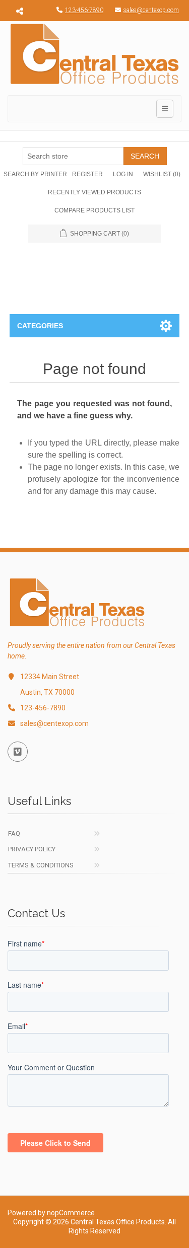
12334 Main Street (49, 677)
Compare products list (94, 210)
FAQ (14, 833)
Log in (123, 174)
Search (145, 156)
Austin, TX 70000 (47, 692)
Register (87, 174)
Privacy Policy (31, 849)
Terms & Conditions (41, 865)
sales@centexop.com (151, 10)
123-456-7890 (84, 10)
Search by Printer (35, 174)
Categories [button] (40, 326)
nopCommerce (71, 1213)
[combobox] (73, 156)
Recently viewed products (94, 192)
